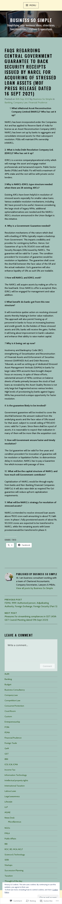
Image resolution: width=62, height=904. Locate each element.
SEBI (7, 859)
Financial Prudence (38, 102)
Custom (8, 716)
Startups (8, 865)
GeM (7, 748)
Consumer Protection (14, 706)
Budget (8, 684)
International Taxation (15, 785)
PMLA (7, 833)
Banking (8, 102)
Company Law (20, 102)
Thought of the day (13, 881)
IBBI (6, 759)
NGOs (7, 828)
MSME (8, 812)
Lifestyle (8, 801)
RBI (6, 844)
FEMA (7, 732)
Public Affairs (10, 838)
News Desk (9, 817)
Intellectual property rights (16, 780)
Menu (32, 5)
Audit (7, 674)
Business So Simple (31, 20)
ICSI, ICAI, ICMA (11, 764)
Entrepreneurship (12, 721)
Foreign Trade (11, 743)
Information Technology (16, 775)
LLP (6, 807)
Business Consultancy (15, 690)
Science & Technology (15, 854)
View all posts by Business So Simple (34, 588)
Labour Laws (10, 791)
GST (7, 753)
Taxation (9, 875)
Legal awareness (12, 796)
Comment (47, 666)
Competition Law (12, 700)
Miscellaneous (14, 821)
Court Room (10, 711)
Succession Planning (14, 870)
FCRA (7, 727)
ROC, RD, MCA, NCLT (14, 849)
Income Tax (10, 769)
